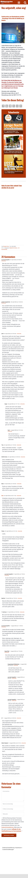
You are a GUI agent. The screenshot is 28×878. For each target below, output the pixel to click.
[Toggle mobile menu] (19, 2)
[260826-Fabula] (13, 115)
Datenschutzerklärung (8, 847)
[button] (3, 106)
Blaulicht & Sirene (13, 248)
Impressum (18, 847)
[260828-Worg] (13, 155)
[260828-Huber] (13, 135)
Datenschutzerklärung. (7, 827)
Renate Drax (6, 246)
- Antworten (18, 333)
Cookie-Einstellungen (8, 849)
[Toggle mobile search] (25, 2)
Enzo (2, 495)
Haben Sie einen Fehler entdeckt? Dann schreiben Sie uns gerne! (11, 187)
